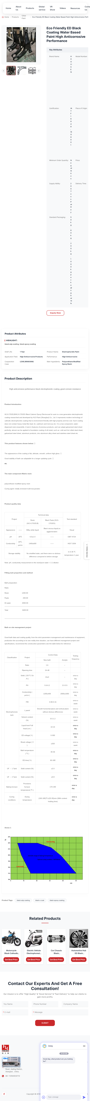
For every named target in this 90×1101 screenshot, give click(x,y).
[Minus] (84, 1046)
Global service (42, 8)
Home (8, 8)
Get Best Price (11, 960)
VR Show (52, 8)
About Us (18, 8)
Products (30, 8)
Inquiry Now (55, 313)
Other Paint (24, 17)
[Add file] (43, 1097)
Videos (63, 8)
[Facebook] (4, 1094)
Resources (75, 8)
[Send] (84, 1097)
